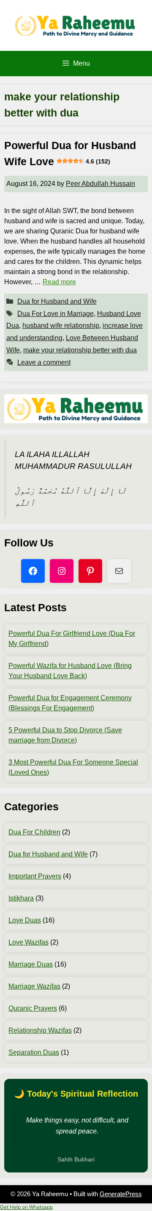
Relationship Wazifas (40, 1030)
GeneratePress (121, 1193)
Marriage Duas (30, 964)
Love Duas (24, 920)
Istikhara (21, 898)
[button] (26, 1207)
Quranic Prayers (32, 1008)
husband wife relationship (60, 325)
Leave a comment (44, 362)
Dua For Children (34, 832)
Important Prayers (34, 876)
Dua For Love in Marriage (55, 313)
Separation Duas (33, 1052)
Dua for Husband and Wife (57, 301)
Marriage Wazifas (34, 986)
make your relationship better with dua (80, 350)
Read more (59, 281)
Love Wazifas (28, 942)
